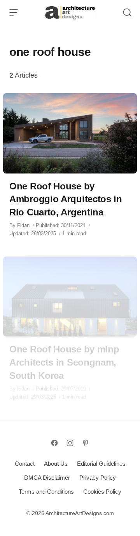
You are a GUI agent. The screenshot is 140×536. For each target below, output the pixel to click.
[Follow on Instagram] (70, 443)
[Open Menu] (13, 12)
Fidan (23, 225)
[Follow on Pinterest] (86, 443)
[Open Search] (127, 12)
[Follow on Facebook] (54, 443)
